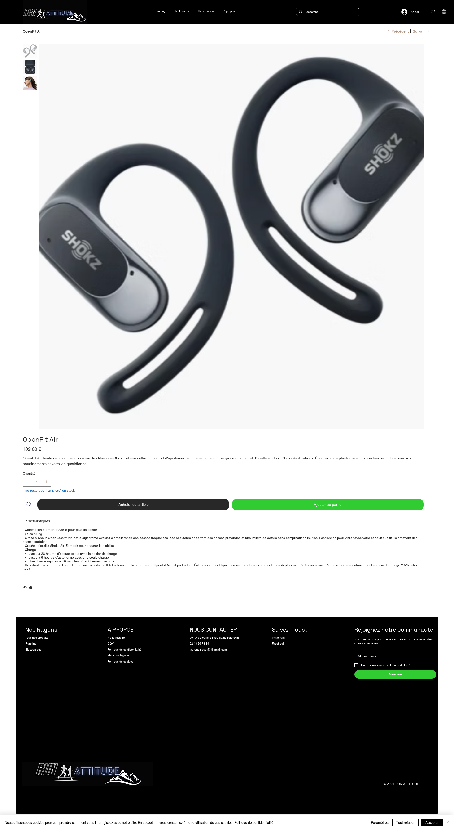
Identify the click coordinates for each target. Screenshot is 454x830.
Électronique (33, 649)
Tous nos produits (36, 637)
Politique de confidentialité (124, 649)
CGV (111, 643)
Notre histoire (116, 637)
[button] (444, 11)
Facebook (278, 643)
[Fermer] (448, 822)
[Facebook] (30, 587)
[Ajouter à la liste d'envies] (29, 504)
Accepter (432, 822)
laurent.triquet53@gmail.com (208, 649)
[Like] (433, 12)
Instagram (278, 637)
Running (30, 643)
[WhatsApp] (25, 587)
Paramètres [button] (380, 822)
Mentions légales (119, 655)
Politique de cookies (120, 661)
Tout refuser (405, 822)
